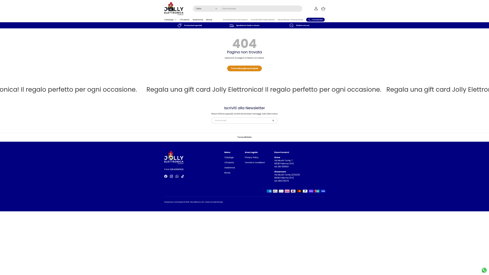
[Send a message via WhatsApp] (484, 270)
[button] (323, 8)
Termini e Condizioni (255, 162)
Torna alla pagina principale (244, 68)
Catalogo (169, 19)
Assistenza (198, 19)
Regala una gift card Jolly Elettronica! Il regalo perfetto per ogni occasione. (251, 89)
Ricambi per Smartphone (290, 19)
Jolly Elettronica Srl (196, 202)
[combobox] (247, 8)
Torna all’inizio (244, 137)
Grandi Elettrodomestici (263, 19)
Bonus (209, 19)
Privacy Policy (252, 157)
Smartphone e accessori (235, 19)
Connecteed (178, 202)
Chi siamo (184, 19)
